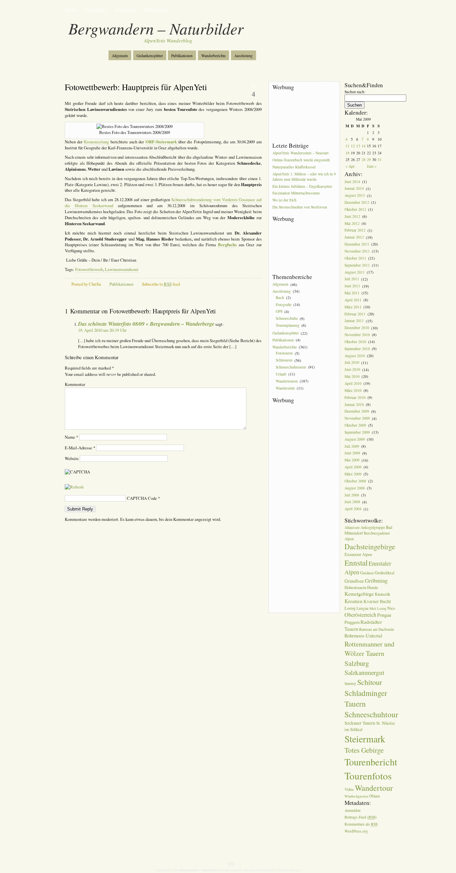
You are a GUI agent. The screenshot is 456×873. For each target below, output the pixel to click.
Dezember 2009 (357, 411)
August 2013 (355, 195)
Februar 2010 (355, 397)
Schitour (369, 682)
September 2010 (357, 348)
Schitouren (284, 360)
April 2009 (353, 466)
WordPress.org (356, 831)
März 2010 (353, 390)
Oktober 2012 (355, 209)
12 (353, 145)
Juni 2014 (352, 181)
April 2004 (353, 509)
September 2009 (357, 432)
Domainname (156, 10)
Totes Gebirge (364, 750)
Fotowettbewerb (89, 269)
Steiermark (365, 738)
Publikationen (182, 55)
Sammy (350, 683)
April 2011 (353, 299)
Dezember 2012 (357, 202)
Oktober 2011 (355, 258)
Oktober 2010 (355, 341)
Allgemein (120, 55)
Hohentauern (355, 587)
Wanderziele (285, 388)
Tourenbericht (371, 761)
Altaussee (352, 527)
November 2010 (357, 334)
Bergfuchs (227, 245)
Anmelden (353, 810)
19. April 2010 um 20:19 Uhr (102, 330)
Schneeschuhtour (371, 714)
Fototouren (284, 353)
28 (364, 159)
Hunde (372, 587)
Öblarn (374, 795)
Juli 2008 (352, 494)
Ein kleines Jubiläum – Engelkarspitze (302, 186)
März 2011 (353, 306)
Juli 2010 (352, 362)
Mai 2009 (352, 460)
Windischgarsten (356, 796)
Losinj (350, 608)
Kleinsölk (382, 594)
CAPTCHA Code (142, 498)
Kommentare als (361, 824)
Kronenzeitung (96, 142)
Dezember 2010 (357, 327)
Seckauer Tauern (360, 723)
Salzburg (357, 663)
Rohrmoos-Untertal (363, 635)
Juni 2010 (352, 369)
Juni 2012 (352, 216)
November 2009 (357, 418)
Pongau (384, 615)
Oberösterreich (360, 614)
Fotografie (283, 304)
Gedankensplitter (150, 55)
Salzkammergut (364, 672)
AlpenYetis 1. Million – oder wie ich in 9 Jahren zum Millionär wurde (304, 176)
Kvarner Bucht (377, 601)
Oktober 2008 (355, 480)
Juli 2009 (352, 446)
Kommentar (75, 384)
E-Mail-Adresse (80, 448)
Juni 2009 (352, 453)
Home (71, 10)
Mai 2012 (352, 223)
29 (369, 159)
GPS (279, 311)
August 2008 (355, 487)
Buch (280, 297)
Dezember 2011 (357, 244)
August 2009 (355, 439)
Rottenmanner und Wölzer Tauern (369, 648)
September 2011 (357, 265)
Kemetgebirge (359, 593)
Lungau (363, 608)
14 (364, 145)
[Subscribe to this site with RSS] (87, 52)
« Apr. (350, 166)
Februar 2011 (355, 313)
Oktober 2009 (355, 425)
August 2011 (355, 272)
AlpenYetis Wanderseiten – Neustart (300, 152)
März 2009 (353, 473)
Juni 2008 (352, 501)
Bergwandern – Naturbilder (156, 28)
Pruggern (352, 622)
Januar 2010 (354, 404)
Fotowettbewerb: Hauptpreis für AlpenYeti (136, 87)
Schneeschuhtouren (291, 367)
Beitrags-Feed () (361, 817)
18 (348, 152)
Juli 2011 (352, 279)
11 (348, 145)
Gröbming (376, 580)
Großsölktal (385, 573)
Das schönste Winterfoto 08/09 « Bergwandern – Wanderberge (146, 323)
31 (380, 159)
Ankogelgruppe (373, 527)
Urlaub (281, 374)
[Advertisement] (302, 117)
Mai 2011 (352, 292)
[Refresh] (74, 487)
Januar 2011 (354, 320)
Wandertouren (287, 381)
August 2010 (355, 355)
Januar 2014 (354, 188)
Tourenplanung (287, 325)
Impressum (125, 10)
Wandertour (374, 787)
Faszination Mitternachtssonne (296, 193)
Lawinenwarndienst (122, 269)
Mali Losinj (378, 608)
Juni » (372, 166)
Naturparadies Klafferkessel (293, 166)
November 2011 (357, 251)
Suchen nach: (355, 91)
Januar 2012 (354, 237)
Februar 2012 (355, 230)
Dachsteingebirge (370, 546)
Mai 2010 (352, 376)
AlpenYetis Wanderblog (168, 40)
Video (349, 789)
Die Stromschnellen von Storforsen (299, 206)
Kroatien (354, 601)
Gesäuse (367, 572)
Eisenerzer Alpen (358, 554)
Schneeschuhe (287, 318)
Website (72, 458)
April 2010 (353, 383)
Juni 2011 (352, 286)
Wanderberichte (213, 55)
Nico (391, 608)
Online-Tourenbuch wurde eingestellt (301, 159)
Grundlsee (354, 581)
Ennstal (356, 563)
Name (71, 437)
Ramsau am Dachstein (376, 629)
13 (358, 145)
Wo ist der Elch (284, 200)
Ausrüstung (243, 55)
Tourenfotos (96, 10)
